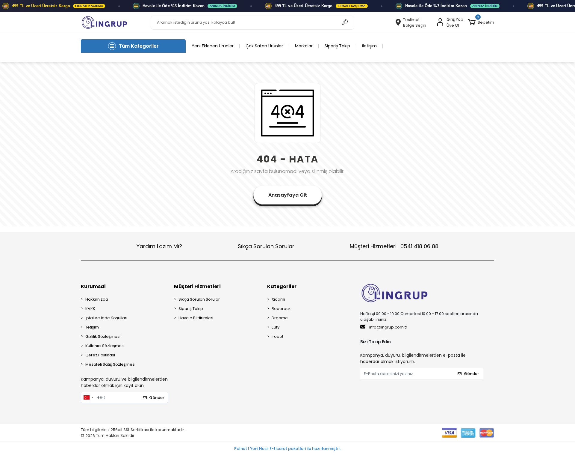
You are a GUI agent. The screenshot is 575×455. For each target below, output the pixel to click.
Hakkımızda (96, 299)
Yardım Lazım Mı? (159, 246)
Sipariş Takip (337, 46)
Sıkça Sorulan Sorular (266, 246)
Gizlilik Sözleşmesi (102, 336)
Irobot (277, 336)
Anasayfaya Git (287, 195)
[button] (481, 22)
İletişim (369, 46)
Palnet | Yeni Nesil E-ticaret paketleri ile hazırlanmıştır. (287, 448)
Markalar (304, 46)
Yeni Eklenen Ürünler (213, 46)
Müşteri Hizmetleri (394, 246)
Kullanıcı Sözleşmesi (105, 346)
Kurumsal (93, 286)
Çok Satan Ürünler (264, 46)
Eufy (275, 327)
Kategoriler (281, 286)
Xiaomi (278, 299)
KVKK (90, 308)
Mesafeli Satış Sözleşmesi (110, 364)
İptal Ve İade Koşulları (106, 318)
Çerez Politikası (100, 355)
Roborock (281, 308)
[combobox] (88, 397)
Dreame (280, 318)
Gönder (156, 397)
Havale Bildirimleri (195, 318)
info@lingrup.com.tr (388, 327)
